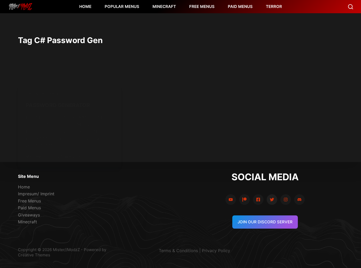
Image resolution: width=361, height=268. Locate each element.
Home (24, 187)
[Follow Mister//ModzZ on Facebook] (258, 199)
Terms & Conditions (178, 250)
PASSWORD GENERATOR (58, 105)
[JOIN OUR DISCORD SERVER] (299, 199)
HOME (85, 6)
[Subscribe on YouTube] (230, 199)
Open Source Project (45, 94)
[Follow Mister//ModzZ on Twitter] (272, 199)
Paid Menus (29, 207)
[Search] (350, 6)
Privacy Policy (216, 250)
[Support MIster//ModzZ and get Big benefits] (244, 199)
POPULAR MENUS (122, 6)
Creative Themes (34, 254)
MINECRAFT (164, 6)
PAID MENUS (240, 6)
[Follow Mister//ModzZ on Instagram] (285, 199)
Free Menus (29, 201)
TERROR (274, 6)
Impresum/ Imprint (36, 193)
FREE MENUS (202, 6)
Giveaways (29, 215)
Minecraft (27, 221)
